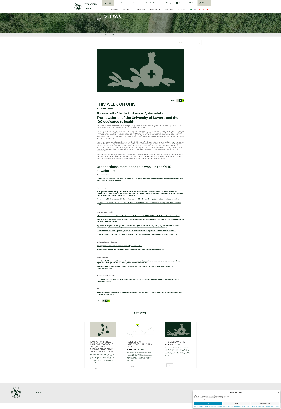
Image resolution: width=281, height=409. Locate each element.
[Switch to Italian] (204, 9)
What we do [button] (127, 9)
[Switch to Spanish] (208, 9)
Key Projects (155, 9)
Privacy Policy (39, 392)
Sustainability (131, 3)
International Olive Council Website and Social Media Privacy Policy (208, 406)
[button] (278, 392)
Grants (155, 3)
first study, (103, 131)
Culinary (123, 3)
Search (194, 3)
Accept (208, 403)
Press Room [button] (141, 9)
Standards (169, 9)
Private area (205, 3)
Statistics (181, 9)
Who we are (113, 9)
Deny (236, 403)
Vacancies (161, 3)
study (174, 142)
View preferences (265, 403)
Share (173, 100)
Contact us (182, 3)
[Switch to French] (200, 9)
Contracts (148, 3)
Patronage (169, 3)
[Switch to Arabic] (191, 9)
